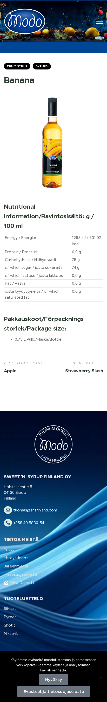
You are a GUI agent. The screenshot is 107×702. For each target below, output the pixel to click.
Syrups (42, 66)
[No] (100, 677)
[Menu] (99, 21)
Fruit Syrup (17, 66)
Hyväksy (53, 679)
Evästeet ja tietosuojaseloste (53, 691)
